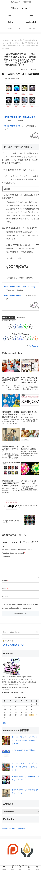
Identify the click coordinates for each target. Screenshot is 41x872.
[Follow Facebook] (15, 338)
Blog (5, 317)
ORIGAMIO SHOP (12, 126)
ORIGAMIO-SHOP (9, 321)
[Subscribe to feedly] (30, 338)
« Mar (4, 723)
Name (5, 581)
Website (5, 597)
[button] (30, 326)
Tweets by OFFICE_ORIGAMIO (14, 828)
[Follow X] (10, 338)
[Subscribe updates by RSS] (35, 338)
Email (5, 589)
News (12, 317)
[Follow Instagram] (20, 338)
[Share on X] (11, 326)
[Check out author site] (5, 338)
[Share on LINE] (25, 326)
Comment (6, 556)
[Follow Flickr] (25, 338)
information (21, 317)
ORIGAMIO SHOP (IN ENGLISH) (19, 117)
